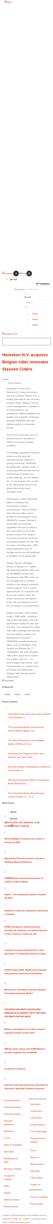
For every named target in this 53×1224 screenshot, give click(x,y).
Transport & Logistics (9, 1177)
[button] (7, 273)
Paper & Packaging (13, 1145)
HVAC (6, 1186)
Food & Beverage (38, 1131)
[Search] (26, 294)
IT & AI (7, 1138)
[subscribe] (8, 680)
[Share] (26, 307)
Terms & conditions (39, 1197)
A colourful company (14, 1069)
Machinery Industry (13, 1169)
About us (34, 1157)
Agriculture (9, 1151)
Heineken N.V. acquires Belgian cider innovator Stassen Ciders (25, 362)
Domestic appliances (9, 1123)
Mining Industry (11, 1206)
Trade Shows (36, 1178)
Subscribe (35, 1171)
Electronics (9, 1131)
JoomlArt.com (16, 1219)
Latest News (36, 1118)
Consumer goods (12, 1100)
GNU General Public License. (19, 1222)
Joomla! (25, 1219)
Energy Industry (37, 1124)
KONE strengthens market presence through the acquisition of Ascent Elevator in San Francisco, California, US (25, 930)
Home (33, 1150)
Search (27, 297)
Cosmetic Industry (12, 1114)
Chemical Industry (12, 1107)
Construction (36, 1111)
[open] (10, 294)
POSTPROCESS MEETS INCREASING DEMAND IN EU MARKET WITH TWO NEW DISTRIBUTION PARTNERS (24, 1013)
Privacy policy (36, 1204)
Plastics (7, 1193)
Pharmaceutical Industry (37, 1140)
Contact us (35, 1184)
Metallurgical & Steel (11, 1160)
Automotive (35, 1104)
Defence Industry (12, 1199)
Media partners (37, 1164)
